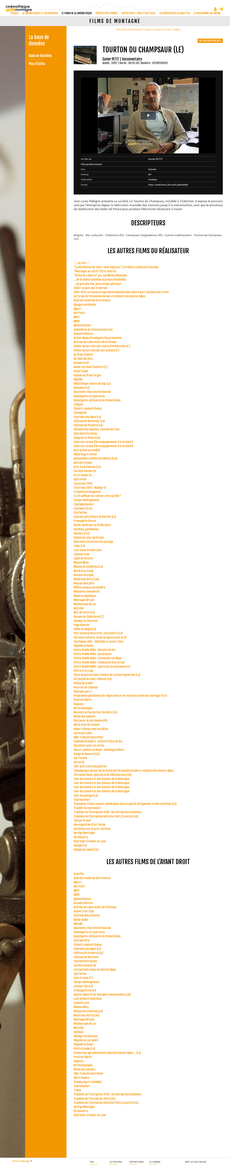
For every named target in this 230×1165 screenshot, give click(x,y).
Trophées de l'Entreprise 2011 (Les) (94, 1098)
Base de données (40, 55)
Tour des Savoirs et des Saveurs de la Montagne (102, 779)
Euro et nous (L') (83, 978)
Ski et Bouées (81, 1078)
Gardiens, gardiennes (86, 529)
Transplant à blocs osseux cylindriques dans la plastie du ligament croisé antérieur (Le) (125, 804)
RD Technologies (83, 708)
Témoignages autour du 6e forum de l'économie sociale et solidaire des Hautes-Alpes (124, 770)
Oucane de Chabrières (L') (89, 616)
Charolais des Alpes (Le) (87, 417)
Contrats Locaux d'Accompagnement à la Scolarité (103, 442)
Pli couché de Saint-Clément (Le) (93, 679)
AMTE (77, 317)
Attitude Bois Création (87, 915)
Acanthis (79, 874)
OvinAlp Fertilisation (86, 621)
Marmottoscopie (84, 575)
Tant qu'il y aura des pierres (90, 766)
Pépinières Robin (83, 646)
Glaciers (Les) (82, 533)
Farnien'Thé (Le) (83, 986)
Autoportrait (81, 363)
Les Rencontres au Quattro (174, 13)
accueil (15, 13)
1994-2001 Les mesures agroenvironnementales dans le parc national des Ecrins (121, 292)
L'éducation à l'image (107, 13)
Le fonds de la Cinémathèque (77, 13)
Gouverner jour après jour (89, 537)
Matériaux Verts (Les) (86, 579)
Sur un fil (79, 762)
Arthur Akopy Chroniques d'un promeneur (98, 338)
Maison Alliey (81, 562)
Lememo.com (81, 554)
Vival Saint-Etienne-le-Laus (90, 841)
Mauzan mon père (84, 583)
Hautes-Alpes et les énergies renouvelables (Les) (102, 994)
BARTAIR (78, 379)
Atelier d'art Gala (84, 911)
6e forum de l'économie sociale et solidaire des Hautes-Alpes (109, 296)
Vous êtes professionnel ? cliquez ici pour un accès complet (148, 29)
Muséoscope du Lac (85, 604)
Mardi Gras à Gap (83, 571)
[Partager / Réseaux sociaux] (221, 9)
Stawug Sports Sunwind (87, 1082)
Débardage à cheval (85, 454)
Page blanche (81, 625)
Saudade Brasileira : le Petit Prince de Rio (98, 741)
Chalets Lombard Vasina (88, 408)
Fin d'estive (80, 512)
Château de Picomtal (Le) (88, 425)
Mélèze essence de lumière (89, 587)
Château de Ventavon (86, 957)
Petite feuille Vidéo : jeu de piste (93, 654)
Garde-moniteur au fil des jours (92, 525)
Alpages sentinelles (85, 304)
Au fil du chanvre (83, 354)
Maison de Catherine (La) (88, 566)
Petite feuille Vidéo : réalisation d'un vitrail (99, 662)
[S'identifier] (215, 9)
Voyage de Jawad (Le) (86, 849)
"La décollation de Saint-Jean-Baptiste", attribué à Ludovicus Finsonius (116, 267)
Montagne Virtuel (84, 600)
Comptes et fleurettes (87, 438)
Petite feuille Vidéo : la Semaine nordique (98, 658)
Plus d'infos (37, 64)
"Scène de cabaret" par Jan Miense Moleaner (100, 275)
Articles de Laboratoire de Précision (95, 342)
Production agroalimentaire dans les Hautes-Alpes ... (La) (107, 1053)
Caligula (78, 404)
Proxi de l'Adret (83, 700)
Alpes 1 (78, 309)
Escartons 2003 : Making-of (90, 487)
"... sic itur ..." (82, 263)
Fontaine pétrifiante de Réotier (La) (95, 517)
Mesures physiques (85, 596)
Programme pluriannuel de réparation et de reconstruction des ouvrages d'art (120, 695)
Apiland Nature (82, 325)
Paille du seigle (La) (85, 629)
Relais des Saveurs (84, 716)
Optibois (79, 1032)
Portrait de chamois (86, 687)
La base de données (39, 40)
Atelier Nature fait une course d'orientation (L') (102, 346)
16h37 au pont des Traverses (90, 288)
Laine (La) (79, 546)
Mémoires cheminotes (87, 591)
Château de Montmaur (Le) (89, 421)
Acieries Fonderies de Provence (92, 300)
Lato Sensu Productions (88, 550)
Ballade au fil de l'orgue (87, 375)
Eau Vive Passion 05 (85, 471)
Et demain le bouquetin (87, 492)
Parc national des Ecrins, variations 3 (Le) (98, 633)
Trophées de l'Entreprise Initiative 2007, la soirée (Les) (106, 816)
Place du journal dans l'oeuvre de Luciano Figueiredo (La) (107, 675)
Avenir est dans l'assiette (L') (91, 367)
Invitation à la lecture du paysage (93, 541)
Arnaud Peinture (83, 334)
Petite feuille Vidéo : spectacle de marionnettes (102, 666)
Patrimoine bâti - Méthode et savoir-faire (99, 641)
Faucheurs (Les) (83, 508)
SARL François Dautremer (89, 737)
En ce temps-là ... (84, 475)
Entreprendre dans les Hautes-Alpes (95, 969)
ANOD (77, 321)
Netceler (79, 608)
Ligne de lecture (83, 558)
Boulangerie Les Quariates (89, 396)
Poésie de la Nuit (83, 683)
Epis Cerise (80, 479)
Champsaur (80, 412)
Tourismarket (82, 799)
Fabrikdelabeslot (84, 504)
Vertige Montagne (84, 833)
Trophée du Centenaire (87, 808)
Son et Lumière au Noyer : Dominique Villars (99, 750)
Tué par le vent (82, 820)
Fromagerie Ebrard (85, 521)
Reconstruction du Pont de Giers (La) (95, 712)
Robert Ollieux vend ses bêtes (91, 729)
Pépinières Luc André (86, 1040)
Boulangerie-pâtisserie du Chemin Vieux (97, 400)
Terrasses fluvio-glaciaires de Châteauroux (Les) (103, 775)
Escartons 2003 (83, 483)
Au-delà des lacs (83, 358)
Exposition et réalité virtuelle (138, 13)
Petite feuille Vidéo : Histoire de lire (95, 650)
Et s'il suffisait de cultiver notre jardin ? (97, 496)
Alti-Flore (79, 313)
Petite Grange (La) (84, 1048)
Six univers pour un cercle (89, 745)
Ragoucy (79, 704)
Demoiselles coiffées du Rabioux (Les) (95, 458)
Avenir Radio (81, 371)
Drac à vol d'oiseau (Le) (87, 467)
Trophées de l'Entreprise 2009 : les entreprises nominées (107, 812)
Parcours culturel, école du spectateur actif (100, 637)
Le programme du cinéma (207, 13)
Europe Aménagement (86, 500)
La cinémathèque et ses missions (40, 13)
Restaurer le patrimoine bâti (91, 720)
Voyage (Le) (80, 845)
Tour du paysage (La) (86, 795)
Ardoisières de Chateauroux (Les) (93, 329)
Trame (77, 1090)
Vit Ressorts (81, 837)
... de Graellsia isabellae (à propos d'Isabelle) (100, 279)
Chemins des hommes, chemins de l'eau (96, 429)
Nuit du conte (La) (84, 612)
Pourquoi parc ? (83, 691)
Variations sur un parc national (92, 829)
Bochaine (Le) (81, 388)
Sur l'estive (80, 758)
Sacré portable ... (84, 733)
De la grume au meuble (87, 450)
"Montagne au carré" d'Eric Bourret (95, 271)
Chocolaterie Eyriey (85, 433)
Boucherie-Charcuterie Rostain (92, 392)
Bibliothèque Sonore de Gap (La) (92, 383)
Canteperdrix (81, 940)
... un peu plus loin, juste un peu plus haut (97, 284)
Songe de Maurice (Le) (87, 754)
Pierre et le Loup (83, 670)
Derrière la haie (83, 463)
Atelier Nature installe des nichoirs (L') (96, 350)
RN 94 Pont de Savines (87, 724)
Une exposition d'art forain (89, 824)
